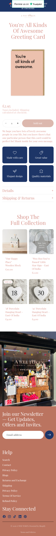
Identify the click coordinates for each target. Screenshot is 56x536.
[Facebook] (4, 516)
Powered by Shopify (37, 526)
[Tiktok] (14, 516)
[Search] (10, 16)
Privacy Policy (9, 470)
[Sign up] (49, 435)
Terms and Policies (28, 532)
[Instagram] (9, 516)
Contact (6, 464)
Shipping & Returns (18, 198)
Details (8, 190)
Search (6, 459)
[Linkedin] (20, 516)
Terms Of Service (11, 495)
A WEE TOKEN (23, 526)
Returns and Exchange (14, 480)
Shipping (7, 485)
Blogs (5, 475)
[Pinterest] (25, 516)
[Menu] (3, 16)
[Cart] (52, 16)
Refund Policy (9, 500)
